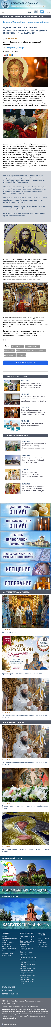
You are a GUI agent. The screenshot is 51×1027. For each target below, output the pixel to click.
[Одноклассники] (10, 55)
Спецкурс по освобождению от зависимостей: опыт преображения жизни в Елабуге (33, 399)
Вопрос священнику (10, 994)
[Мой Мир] (12, 55)
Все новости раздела (26, 363)
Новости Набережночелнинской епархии (34, 22)
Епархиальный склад (27, 971)
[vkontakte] (29, 11)
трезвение (22, 355)
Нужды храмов (43, 946)
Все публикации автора (15, 48)
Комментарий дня (8, 942)
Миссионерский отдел (27, 968)
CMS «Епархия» (32, 1006)
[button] (48, 11)
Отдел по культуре (26, 952)
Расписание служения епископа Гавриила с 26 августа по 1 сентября (25, 716)
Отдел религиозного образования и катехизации (27, 942)
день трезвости (10, 355)
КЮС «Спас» (24, 977)
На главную (7, 22)
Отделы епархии (27, 933)
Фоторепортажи (7, 953)
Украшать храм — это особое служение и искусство (22, 674)
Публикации (6, 944)
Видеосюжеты (6, 955)
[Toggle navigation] (3, 12)
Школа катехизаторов (27, 975)
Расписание (7, 990)
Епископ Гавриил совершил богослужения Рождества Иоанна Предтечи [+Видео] (32, 385)
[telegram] (42, 11)
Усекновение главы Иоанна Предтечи (30, 351)
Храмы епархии (8, 987)
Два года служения (9, 632)
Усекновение (9, 351)
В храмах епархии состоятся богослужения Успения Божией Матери (25, 851)
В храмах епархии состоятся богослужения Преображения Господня (25, 807)
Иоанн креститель (33, 346)
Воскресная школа (26, 973)
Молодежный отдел (27, 979)
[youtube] (35, 11)
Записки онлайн (42, 934)
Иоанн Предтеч (18, 346)
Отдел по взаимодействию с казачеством (26, 948)
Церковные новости (8, 951)
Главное (16, 22)
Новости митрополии (9, 949)
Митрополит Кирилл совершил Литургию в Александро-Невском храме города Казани (34, 446)
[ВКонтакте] (7, 55)
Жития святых (6, 946)
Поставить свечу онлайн (42, 943)
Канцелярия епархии (27, 937)
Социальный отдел (26, 939)
